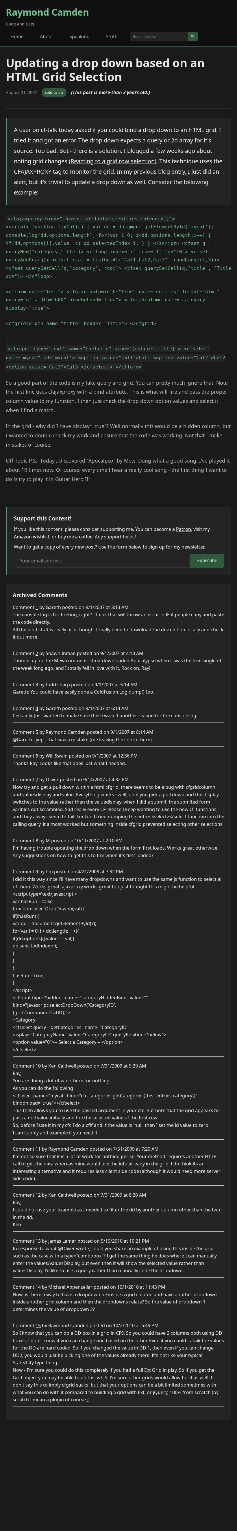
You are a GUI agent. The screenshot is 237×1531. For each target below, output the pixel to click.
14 (38, 1287)
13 (38, 1241)
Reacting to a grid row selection (113, 161)
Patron (183, 529)
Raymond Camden (47, 12)
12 (38, 1195)
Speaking (79, 36)
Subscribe (207, 560)
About (46, 36)
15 (38, 1325)
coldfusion (54, 92)
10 (38, 1066)
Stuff (111, 36)
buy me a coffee (75, 536)
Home (17, 36)
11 (38, 1149)
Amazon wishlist (31, 536)
